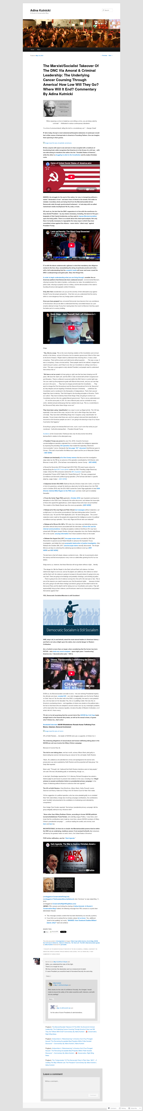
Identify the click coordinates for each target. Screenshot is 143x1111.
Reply (48, 976)
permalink (63, 944)
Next (111, 55)
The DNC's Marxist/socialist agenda (90, 943)
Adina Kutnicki (40, 10)
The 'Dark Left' (75, 943)
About (38, 49)
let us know (82, 918)
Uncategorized (60, 941)
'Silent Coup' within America (78, 941)
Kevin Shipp (90, 941)
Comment (93, 1095)
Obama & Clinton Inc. (65, 943)
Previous (104, 55)
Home (32, 49)
